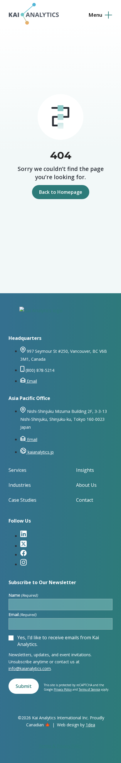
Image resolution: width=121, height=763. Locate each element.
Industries (20, 485)
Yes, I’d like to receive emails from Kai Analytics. (58, 640)
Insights (85, 470)
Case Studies (22, 500)
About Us (86, 485)
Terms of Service (89, 689)
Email (23, 615)
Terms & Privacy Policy (61, 746)
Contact (84, 500)
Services (17, 470)
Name (23, 595)
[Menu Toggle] (100, 15)
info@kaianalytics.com (30, 668)
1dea (90, 725)
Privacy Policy (63, 689)
